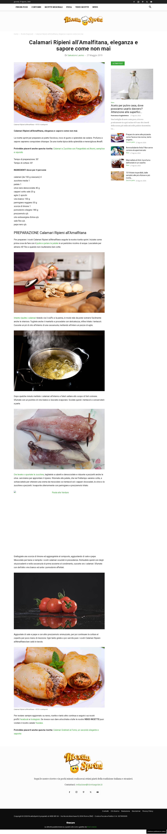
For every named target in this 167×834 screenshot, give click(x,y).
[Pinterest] (143, 2)
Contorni (36, 7)
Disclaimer (136, 811)
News (95, 7)
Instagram (35, 719)
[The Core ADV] (70, 824)
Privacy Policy (147, 811)
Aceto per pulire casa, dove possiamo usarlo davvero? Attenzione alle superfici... (127, 109)
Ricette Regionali (54, 7)
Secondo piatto (130, 142)
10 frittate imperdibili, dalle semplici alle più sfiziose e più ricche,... (138, 175)
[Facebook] (134, 2)
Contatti (105, 811)
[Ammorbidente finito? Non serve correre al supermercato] (117, 150)
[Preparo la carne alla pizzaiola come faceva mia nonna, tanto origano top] (117, 137)
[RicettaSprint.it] (83, 21)
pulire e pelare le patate (47, 243)
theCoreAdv (92, 827)
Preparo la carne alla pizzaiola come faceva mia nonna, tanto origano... (138, 137)
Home (16, 34)
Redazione (125, 811)
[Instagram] (138, 2)
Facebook (24, 719)
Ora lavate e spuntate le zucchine (29, 474)
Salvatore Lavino (76, 55)
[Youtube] (151, 2)
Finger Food (22, 7)
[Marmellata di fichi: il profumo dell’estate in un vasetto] (117, 163)
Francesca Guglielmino (120, 115)
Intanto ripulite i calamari (25, 318)
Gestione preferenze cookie (156, 831)
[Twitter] (147, 2)
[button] (150, 7)
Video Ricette (82, 7)
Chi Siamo (115, 811)
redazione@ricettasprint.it (89, 784)
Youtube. (39, 723)
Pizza (69, 7)
